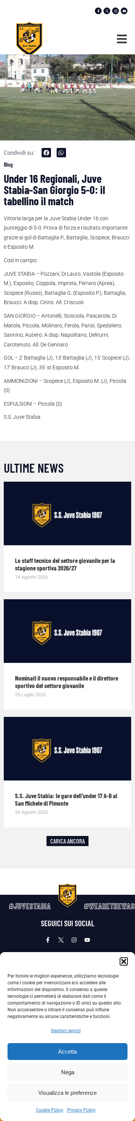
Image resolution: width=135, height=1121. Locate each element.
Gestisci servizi (66, 1030)
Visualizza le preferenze (67, 1093)
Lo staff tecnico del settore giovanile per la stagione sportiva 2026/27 (65, 564)
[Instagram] (115, 10)
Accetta (67, 1051)
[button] (124, 961)
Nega (67, 1072)
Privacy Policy (81, 1110)
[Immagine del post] (67, 513)
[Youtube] (124, 10)
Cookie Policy (49, 1110)
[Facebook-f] (98, 10)
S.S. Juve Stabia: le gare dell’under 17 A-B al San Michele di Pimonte (66, 799)
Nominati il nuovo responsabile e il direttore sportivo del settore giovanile (66, 681)
